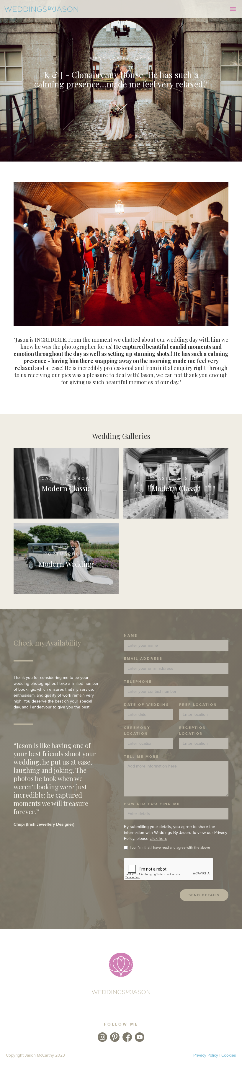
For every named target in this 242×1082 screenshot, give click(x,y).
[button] (233, 9)
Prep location (198, 705)
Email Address (143, 658)
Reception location (192, 731)
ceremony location (137, 731)
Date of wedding (146, 705)
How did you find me (152, 804)
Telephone (138, 681)
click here (158, 838)
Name (131, 635)
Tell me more (141, 757)
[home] (41, 9)
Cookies (228, 1055)
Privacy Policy (205, 1055)
